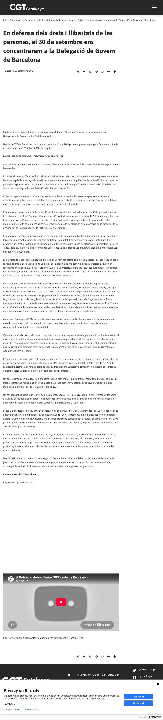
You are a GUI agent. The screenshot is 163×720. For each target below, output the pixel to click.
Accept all (138, 696)
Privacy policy (32, 709)
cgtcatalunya (145, 676)
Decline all (138, 703)
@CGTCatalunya (147, 669)
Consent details (12, 709)
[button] (78, 72)
